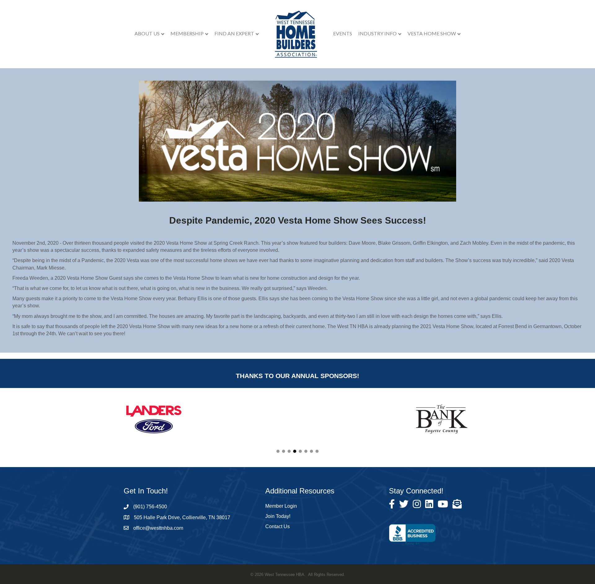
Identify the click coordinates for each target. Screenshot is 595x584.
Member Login (281, 506)
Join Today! (277, 516)
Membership (187, 33)
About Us (147, 33)
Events (342, 33)
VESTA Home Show (432, 33)
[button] (278, 451)
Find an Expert (234, 33)
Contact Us (277, 526)
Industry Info (377, 33)
